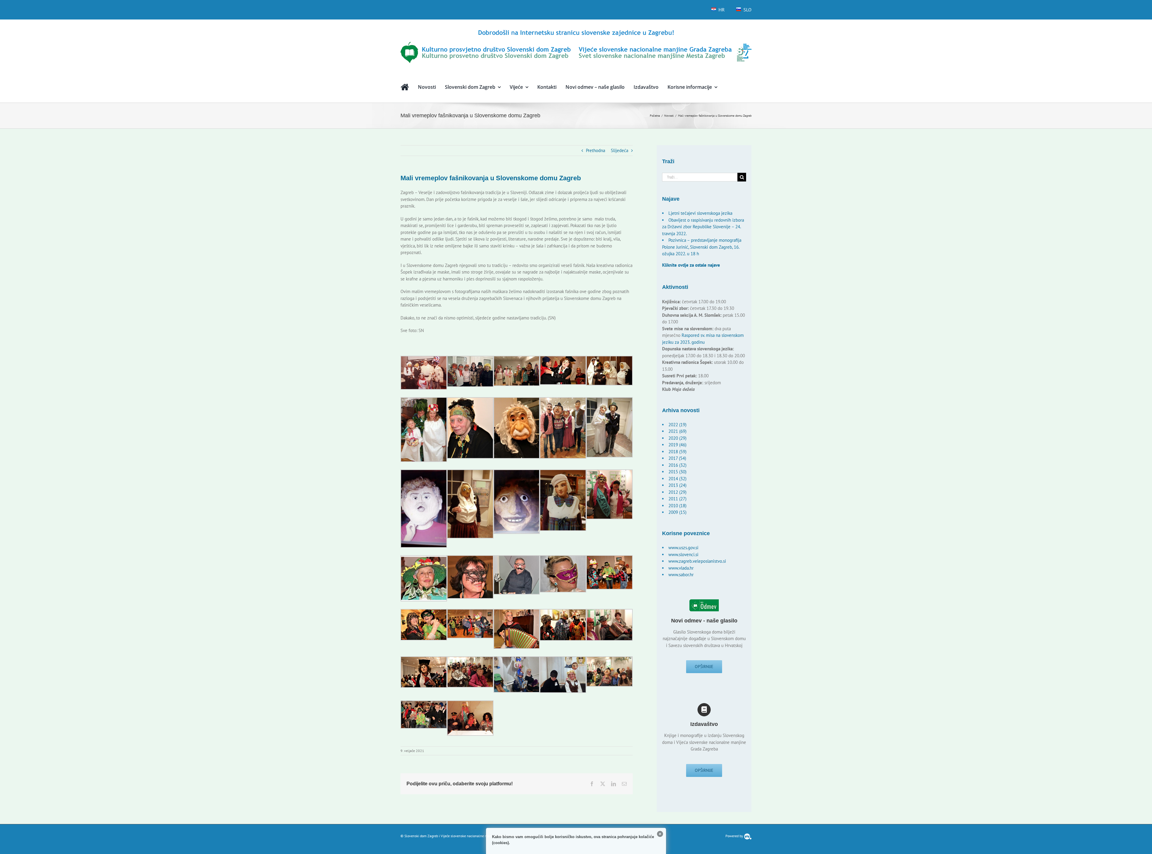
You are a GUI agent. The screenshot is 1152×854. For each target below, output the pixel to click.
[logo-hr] (576, 31)
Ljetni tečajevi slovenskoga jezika (700, 213)
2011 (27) (677, 499)
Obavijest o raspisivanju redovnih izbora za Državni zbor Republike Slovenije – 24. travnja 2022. (703, 226)
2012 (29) (677, 492)
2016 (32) (677, 465)
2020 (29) (677, 438)
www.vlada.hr (681, 568)
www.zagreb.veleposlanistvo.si (697, 561)
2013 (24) (677, 485)
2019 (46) (677, 445)
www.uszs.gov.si (683, 547)
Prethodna (595, 150)
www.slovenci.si (683, 554)
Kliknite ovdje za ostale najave (691, 265)
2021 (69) (677, 431)
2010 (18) (677, 505)
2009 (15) (677, 512)
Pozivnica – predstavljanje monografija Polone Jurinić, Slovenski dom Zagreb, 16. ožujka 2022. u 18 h (701, 246)
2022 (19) (677, 424)
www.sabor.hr (681, 574)
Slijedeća (619, 150)
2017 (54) (677, 458)
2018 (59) (677, 451)
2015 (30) (677, 472)
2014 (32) (677, 478)
